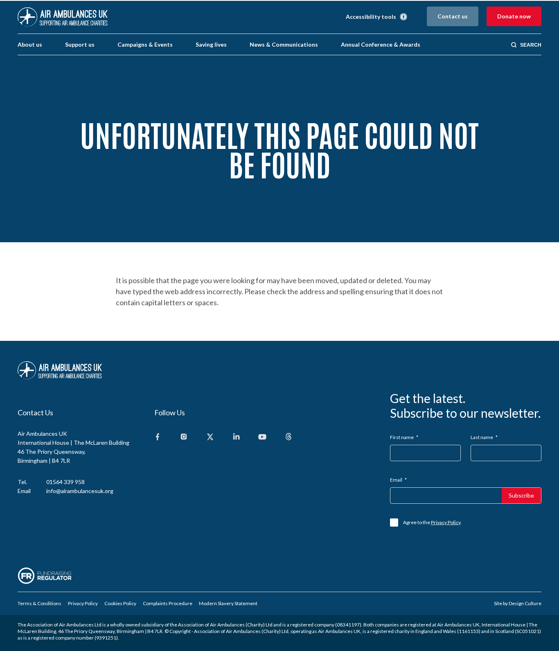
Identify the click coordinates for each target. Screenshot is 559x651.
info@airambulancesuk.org (79, 490)
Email (398, 480)
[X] (210, 437)
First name (404, 437)
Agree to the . (432, 522)
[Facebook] (157, 437)
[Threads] (288, 437)
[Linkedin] (236, 437)
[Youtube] (262, 437)
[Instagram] (184, 437)
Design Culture (525, 603)
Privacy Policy (445, 522)
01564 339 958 (65, 481)
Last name (484, 437)
